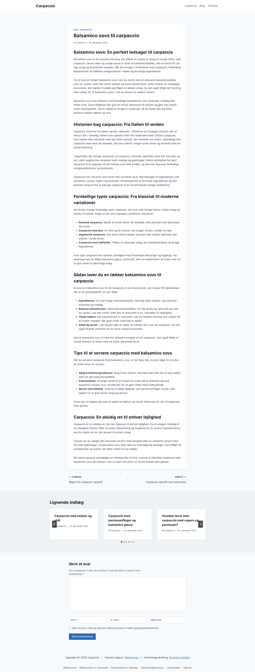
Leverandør (173, 667)
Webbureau (132, 657)
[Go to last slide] (54, 524)
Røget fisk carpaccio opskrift (85, 480)
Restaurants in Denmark (93, 667)
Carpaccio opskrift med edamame (166, 480)
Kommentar (77, 574)
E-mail (115, 619)
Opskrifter (86, 30)
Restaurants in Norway (124, 667)
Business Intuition (179, 657)
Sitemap (213, 5)
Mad (76, 30)
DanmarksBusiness (152, 667)
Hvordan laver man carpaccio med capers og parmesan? (180, 520)
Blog (202, 5)
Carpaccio (191, 5)
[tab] (121, 542)
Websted (156, 619)
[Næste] (200, 524)
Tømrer (187, 667)
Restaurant (69, 667)
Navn (74, 619)
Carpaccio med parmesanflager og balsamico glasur (122, 520)
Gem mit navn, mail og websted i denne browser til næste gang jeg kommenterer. (115, 628)
